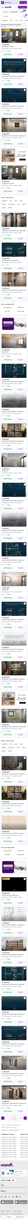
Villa (11, 20)
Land (16, 20)
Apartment (4, 20)
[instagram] (2, 1197)
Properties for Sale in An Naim (9, 1143)
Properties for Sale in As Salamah (9, 1157)
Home (2, 1125)
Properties (5, 12)
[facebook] (9, 1197)
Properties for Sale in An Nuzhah (9, 1146)
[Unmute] (25, 713)
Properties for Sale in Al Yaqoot (9, 1141)
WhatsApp (9, 54)
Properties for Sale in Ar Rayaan (9, 1152)
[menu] (2, 7)
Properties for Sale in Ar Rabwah (9, 1148)
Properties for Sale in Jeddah (8, 1127)
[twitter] (20, 1197)
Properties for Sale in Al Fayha (9, 1137)
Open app (23, 2)
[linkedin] (13, 1197)
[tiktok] (5, 1197)
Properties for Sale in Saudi (13, 1125)
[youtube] (17, 1197)
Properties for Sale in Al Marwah (9, 1139)
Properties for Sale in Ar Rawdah (9, 1150)
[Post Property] (16, 7)
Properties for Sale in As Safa (8, 1154)
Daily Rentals (14, 12)
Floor (21, 20)
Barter (23, 11)
